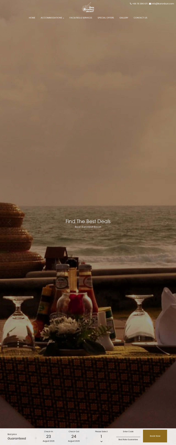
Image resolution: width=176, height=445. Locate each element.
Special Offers (106, 18)
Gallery (123, 18)
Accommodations (52, 18)
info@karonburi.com (163, 4)
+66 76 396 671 (140, 4)
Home (32, 18)
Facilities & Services (81, 18)
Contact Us (140, 18)
